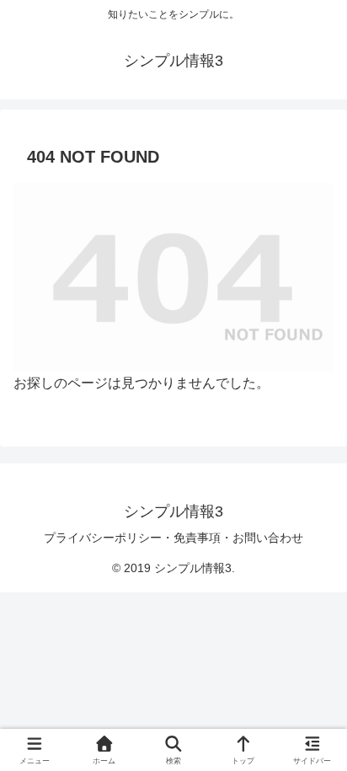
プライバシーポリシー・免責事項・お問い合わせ (173, 537)
